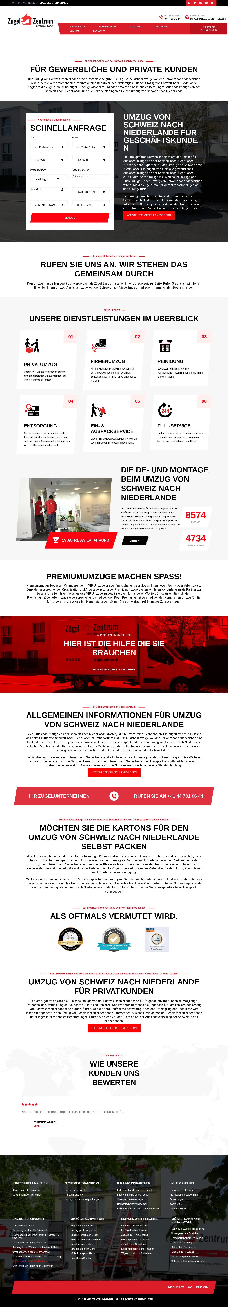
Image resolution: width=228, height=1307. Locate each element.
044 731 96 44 (172, 19)
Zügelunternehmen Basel (84, 1234)
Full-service (173, 425)
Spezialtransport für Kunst (26, 1194)
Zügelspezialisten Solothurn (136, 1253)
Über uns (75, 31)
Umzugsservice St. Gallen (185, 1233)
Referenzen (161, 27)
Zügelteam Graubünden (83, 1258)
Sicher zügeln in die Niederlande (29, 1261)
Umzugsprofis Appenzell (84, 1230)
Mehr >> (135, 540)
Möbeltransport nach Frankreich (29, 1242)
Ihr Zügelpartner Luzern (134, 1230)
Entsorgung (40, 425)
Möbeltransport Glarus (83, 1253)
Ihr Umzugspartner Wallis (184, 1256)
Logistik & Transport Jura (135, 1225)
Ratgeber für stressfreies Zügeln (135, 1190)
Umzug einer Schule (75, 1190)
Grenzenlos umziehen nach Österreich (32, 1265)
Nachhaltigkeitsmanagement (132, 1204)
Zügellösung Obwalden (133, 1244)
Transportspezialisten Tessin (187, 1238)
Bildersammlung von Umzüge (132, 1194)
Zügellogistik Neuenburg (134, 1234)
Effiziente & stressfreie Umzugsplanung (138, 1208)
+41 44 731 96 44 (185, 796)
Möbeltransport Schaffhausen (137, 1248)
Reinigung (170, 361)
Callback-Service (179, 1208)
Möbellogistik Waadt (182, 1251)
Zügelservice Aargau (82, 1225)
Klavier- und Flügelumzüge (26, 1190)
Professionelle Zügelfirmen (184, 1194)
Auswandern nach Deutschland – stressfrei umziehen (35, 1236)
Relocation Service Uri (183, 1247)
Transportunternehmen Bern (86, 1239)
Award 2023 (176, 1204)
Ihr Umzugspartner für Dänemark (30, 1230)
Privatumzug (76, 27)
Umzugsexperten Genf (83, 1248)
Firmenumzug (106, 27)
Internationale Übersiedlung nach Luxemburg (36, 1256)
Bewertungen (177, 1199)
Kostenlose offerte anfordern (114, 669)
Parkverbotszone (74, 1194)
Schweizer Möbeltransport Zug (188, 1261)
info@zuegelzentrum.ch (208, 19)
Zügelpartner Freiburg (82, 1244)
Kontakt (97, 31)
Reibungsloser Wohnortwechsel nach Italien (36, 1247)
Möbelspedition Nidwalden (135, 1239)
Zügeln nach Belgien (23, 1225)
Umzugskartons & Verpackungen (82, 1199)
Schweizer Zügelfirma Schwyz (187, 1228)
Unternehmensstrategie (130, 1199)
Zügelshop (135, 27)
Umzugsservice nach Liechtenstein (31, 1251)
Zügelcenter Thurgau (182, 1242)
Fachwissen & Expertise (182, 1190)
